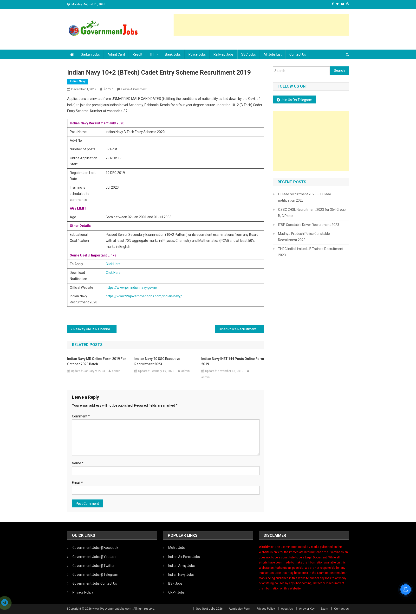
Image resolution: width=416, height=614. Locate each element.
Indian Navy (77, 81)
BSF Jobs (175, 583)
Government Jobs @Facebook (95, 548)
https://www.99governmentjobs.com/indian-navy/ (144, 296)
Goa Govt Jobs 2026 (209, 608)
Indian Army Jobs (181, 566)
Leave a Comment (134, 89)
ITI (152, 54)
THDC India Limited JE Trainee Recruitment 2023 (310, 252)
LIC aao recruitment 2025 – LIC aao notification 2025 (304, 197)
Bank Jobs (173, 54)
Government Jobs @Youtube (94, 557)
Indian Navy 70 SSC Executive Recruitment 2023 (157, 361)
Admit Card (116, 54)
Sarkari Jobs (90, 54)
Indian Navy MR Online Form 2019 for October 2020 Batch (96, 361)
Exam (324, 608)
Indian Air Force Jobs (184, 557)
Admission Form (240, 608)
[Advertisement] (261, 25)
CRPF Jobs (176, 592)
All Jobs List (273, 54)
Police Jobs (197, 54)
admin (108, 89)
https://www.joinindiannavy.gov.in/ (131, 287)
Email (77, 483)
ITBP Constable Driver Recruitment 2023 (308, 225)
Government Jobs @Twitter (93, 566)
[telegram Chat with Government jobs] (4, 603)
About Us (287, 608)
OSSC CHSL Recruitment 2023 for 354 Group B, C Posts (312, 213)
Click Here (113, 264)
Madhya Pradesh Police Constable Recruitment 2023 (304, 237)
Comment (81, 416)
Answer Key (307, 608)
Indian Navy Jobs (181, 574)
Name (78, 463)
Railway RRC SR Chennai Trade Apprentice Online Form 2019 (95, 329)
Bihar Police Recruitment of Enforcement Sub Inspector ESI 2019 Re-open (241, 329)
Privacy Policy (82, 592)
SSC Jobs (248, 54)
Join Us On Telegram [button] (296, 100)
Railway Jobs (224, 54)
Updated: (88, 371)
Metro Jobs (177, 548)
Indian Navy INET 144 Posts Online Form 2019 (232, 361)
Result (137, 54)
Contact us (297, 54)
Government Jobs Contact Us (94, 583)
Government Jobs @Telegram (95, 574)
